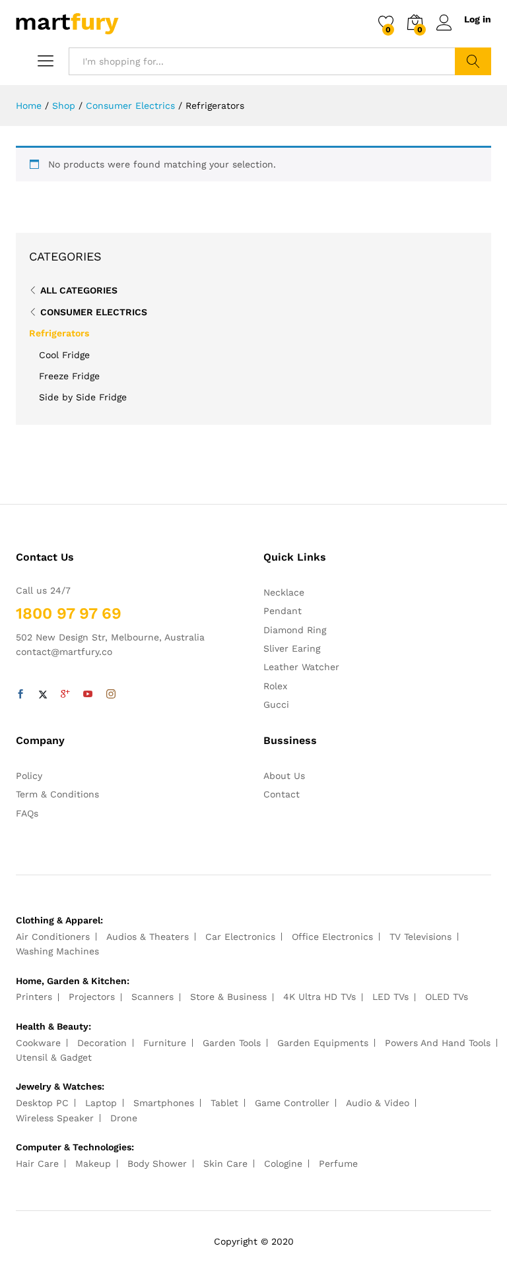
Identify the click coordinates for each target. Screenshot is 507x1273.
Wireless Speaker (55, 1118)
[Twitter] (43, 694)
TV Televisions (420, 936)
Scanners (152, 996)
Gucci (276, 704)
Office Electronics (332, 936)
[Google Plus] (65, 694)
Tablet (224, 1103)
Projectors (92, 996)
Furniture (164, 1043)
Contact (281, 794)
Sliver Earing (291, 648)
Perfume (338, 1163)
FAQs (27, 813)
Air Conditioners (53, 936)
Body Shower (157, 1163)
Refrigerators (59, 333)
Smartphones (163, 1103)
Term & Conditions (57, 794)
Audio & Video (377, 1103)
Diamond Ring (294, 630)
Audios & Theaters (147, 936)
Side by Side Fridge (83, 397)
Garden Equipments (322, 1043)
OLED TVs (446, 996)
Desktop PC (42, 1103)
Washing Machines (57, 951)
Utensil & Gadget (54, 1057)
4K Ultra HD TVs (319, 996)
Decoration (102, 1043)
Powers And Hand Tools (437, 1043)
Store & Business (228, 996)
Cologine (283, 1163)
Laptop (101, 1103)
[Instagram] (111, 694)
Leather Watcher (301, 667)
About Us (284, 775)
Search (473, 61)
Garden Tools (232, 1043)
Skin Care (225, 1163)
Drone (123, 1118)
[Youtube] (88, 694)
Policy (29, 775)
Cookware (38, 1043)
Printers (34, 996)
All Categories (79, 290)
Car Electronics (240, 936)
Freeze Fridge (69, 376)
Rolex (275, 686)
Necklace (283, 592)
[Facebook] (20, 694)
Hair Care (37, 1163)
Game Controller (292, 1103)
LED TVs (390, 996)
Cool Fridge (64, 355)
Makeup (93, 1163)
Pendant (282, 610)
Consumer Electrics (93, 312)
